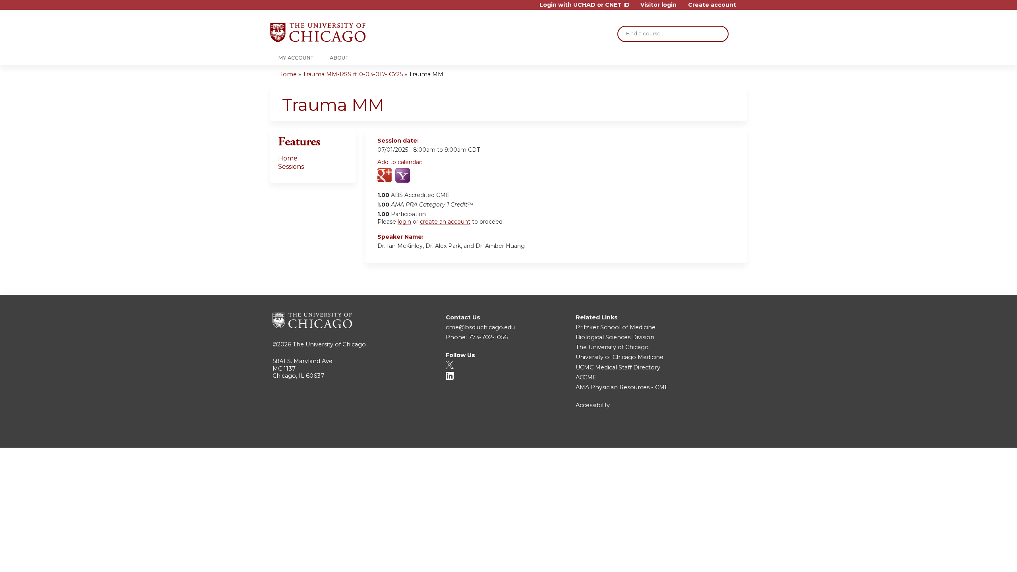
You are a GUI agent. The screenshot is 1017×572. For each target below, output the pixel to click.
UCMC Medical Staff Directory (618, 367)
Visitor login (658, 5)
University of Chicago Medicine (619, 357)
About (339, 58)
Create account (712, 5)
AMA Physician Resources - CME (622, 387)
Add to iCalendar (421, 176)
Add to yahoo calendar (403, 176)
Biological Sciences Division (615, 337)
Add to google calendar (385, 176)
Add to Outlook (440, 176)
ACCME (586, 377)
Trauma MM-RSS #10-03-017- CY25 (353, 74)
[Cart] (744, 8)
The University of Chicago (329, 344)
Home (287, 74)
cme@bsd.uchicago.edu (480, 327)
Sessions (291, 166)
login (404, 221)
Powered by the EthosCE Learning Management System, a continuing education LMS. (718, 435)
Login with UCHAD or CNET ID (584, 5)
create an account (445, 221)
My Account (296, 58)
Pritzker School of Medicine (615, 327)
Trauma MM (426, 74)
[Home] (317, 32)
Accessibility (593, 405)
